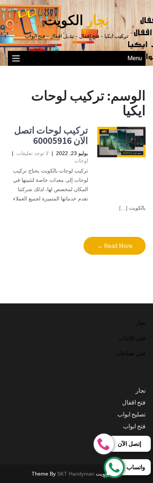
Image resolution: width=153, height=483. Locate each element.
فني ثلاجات (132, 338)
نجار (141, 323)
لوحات (81, 161)
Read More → (115, 246)
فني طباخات (130, 353)
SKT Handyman (75, 474)
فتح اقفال (134, 402)
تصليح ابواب (131, 414)
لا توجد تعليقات (32, 153)
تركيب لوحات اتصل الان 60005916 (51, 135)
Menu (134, 58)
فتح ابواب (134, 426)
